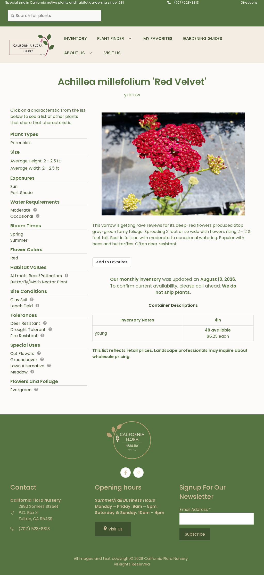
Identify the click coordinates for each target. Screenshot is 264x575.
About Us (74, 53)
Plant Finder (110, 38)
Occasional (21, 216)
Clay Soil (18, 300)
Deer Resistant (25, 323)
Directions (249, 2)
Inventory (75, 38)
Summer (19, 240)
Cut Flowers (22, 353)
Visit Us (112, 53)
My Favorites (157, 38)
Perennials (20, 143)
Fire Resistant (24, 336)
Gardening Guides (202, 38)
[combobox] (54, 15)
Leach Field (21, 306)
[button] (130, 39)
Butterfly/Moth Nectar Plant (39, 282)
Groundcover (23, 360)
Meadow (19, 372)
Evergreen (20, 390)
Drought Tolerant (28, 330)
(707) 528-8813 (186, 2)
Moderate (20, 210)
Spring (16, 234)
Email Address (195, 509)
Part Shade (21, 193)
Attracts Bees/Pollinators (36, 276)
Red (14, 258)
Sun (14, 186)
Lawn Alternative (27, 366)
